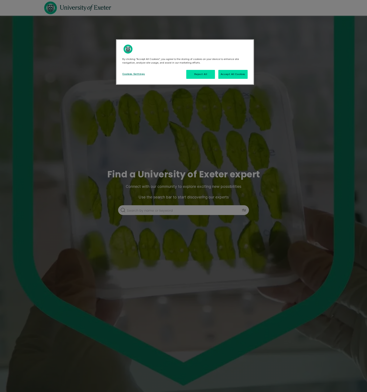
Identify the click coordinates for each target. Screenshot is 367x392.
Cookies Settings (133, 73)
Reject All (200, 74)
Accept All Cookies (233, 74)
